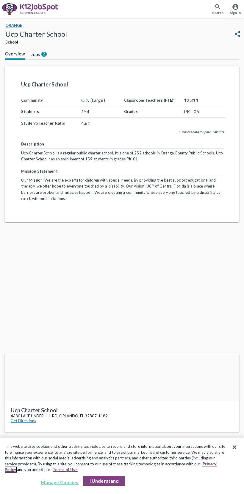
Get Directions (23, 420)
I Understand (104, 481)
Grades (131, 111)
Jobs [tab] (38, 54)
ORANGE (13, 25)
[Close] (234, 447)
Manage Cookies (59, 482)
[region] (122, 466)
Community (32, 100)
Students (30, 111)
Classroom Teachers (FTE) (149, 100)
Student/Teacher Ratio (43, 123)
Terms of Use (65, 469)
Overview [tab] (15, 53)
